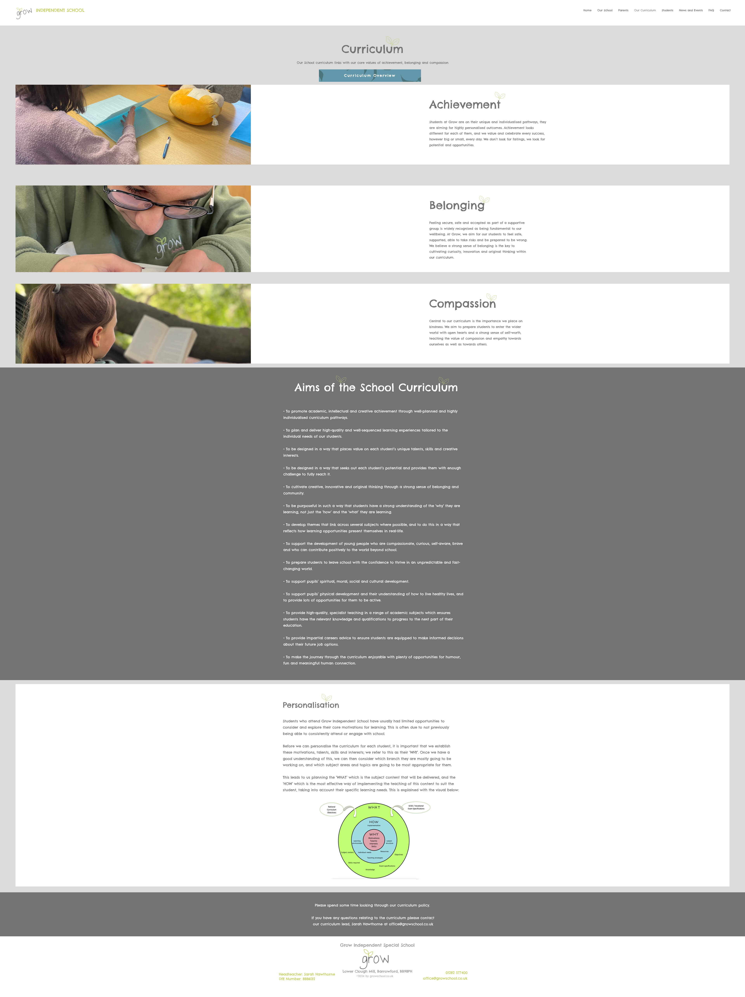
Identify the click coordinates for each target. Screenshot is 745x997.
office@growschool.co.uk (411, 924)
